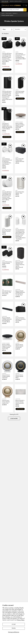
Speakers (15, 13)
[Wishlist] (23, 5)
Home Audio (8, 13)
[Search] (25, 9)
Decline (14, 628)
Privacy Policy (20, 620)
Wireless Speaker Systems (7, 15)
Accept (14, 624)
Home (3, 13)
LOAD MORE (14, 418)
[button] (2, 5)
